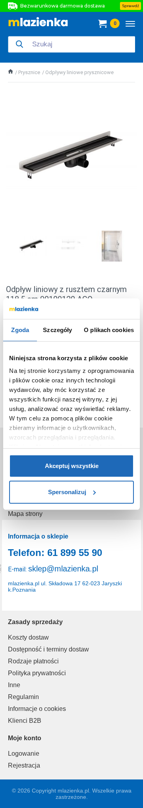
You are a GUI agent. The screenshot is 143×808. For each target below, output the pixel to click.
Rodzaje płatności (33, 661)
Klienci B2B (24, 720)
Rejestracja (24, 765)
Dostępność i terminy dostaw (48, 649)
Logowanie (23, 753)
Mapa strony (25, 513)
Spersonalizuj (67, 492)
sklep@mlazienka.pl (63, 568)
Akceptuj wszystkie (72, 465)
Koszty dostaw (28, 637)
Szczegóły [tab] (57, 330)
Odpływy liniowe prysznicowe (79, 72)
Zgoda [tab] (20, 330)
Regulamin (23, 696)
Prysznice (29, 72)
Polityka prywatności (37, 673)
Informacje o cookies (37, 708)
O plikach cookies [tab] (109, 330)
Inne (14, 685)
